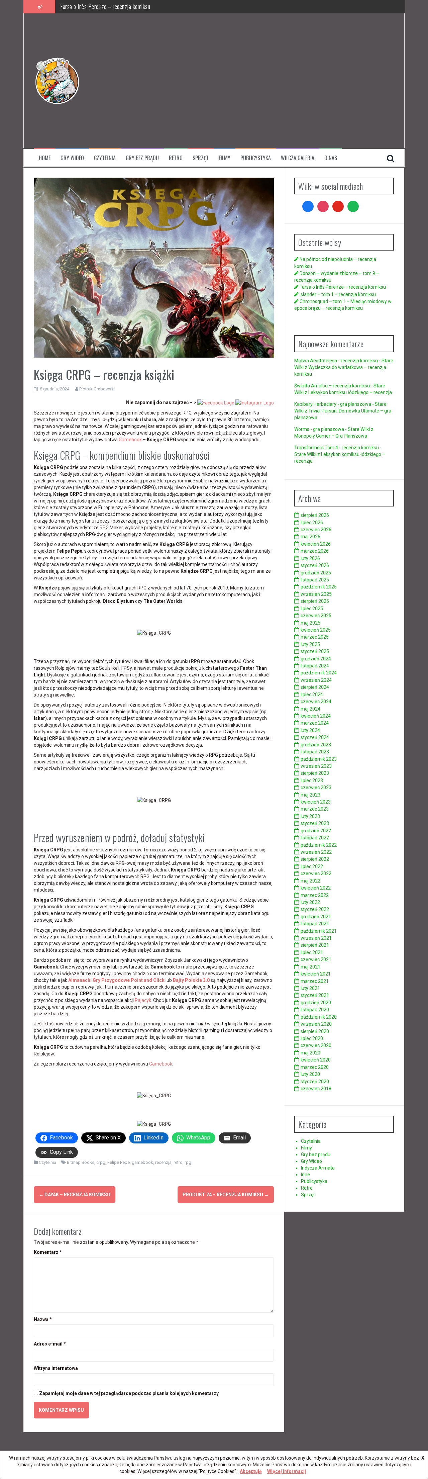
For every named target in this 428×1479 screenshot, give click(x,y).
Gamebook (131, 439)
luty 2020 (310, 1074)
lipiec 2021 (312, 952)
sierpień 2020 (315, 1031)
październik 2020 (319, 1017)
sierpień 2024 (315, 687)
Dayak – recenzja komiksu (74, 1194)
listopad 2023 (315, 751)
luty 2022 (310, 902)
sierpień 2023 (315, 773)
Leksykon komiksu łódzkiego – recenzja (350, 392)
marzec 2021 (315, 981)
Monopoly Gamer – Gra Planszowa (330, 436)
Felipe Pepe (118, 1162)
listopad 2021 (315, 923)
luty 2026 (310, 558)
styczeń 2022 (315, 909)
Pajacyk (143, 1000)
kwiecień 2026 (316, 544)
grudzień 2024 (316, 658)
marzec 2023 (315, 809)
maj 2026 (310, 536)
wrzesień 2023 (316, 766)
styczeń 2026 (315, 565)
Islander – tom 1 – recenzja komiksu (99, 6)
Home (44, 158)
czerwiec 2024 (316, 701)
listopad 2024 (315, 665)
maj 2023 (310, 795)
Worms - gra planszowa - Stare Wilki (332, 429)
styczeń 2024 (315, 737)
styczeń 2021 (315, 995)
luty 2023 (310, 816)
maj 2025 (310, 623)
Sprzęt (201, 158)
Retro (176, 158)
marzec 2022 (315, 895)
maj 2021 (310, 966)
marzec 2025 (315, 637)
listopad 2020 (315, 1009)
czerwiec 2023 (316, 787)
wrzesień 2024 (316, 680)
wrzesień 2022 (316, 852)
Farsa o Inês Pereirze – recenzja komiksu (343, 287)
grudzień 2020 (316, 1002)
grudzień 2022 (316, 830)
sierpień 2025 (315, 601)
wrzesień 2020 (316, 1024)
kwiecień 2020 (316, 1059)
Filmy (224, 158)
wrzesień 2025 (316, 594)
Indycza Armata (318, 1168)
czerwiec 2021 (316, 959)
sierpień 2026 (315, 515)
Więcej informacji (286, 1471)
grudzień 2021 (316, 916)
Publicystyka (255, 158)
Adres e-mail (50, 1344)
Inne (305, 1174)
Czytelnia (105, 158)
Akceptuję (251, 1471)
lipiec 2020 (312, 1038)
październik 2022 (319, 845)
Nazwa (43, 1319)
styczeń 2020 (315, 1081)
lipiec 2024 (312, 694)
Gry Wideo (72, 158)
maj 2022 (310, 881)
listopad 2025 (315, 579)
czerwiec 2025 (316, 615)
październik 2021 (319, 931)
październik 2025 (319, 586)
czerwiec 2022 (316, 873)
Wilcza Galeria (297, 158)
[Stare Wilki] (57, 80)
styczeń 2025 (315, 651)
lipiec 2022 (312, 866)
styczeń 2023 (315, 823)
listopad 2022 (315, 837)
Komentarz (48, 1252)
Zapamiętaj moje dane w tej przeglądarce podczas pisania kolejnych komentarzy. (129, 1393)
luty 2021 (310, 988)
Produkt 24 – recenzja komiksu (226, 1194)
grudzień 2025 (316, 572)
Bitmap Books (80, 1162)
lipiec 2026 (312, 522)
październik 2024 (319, 672)
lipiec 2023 (312, 780)
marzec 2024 (315, 723)
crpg (100, 1162)
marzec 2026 (315, 551)
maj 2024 (310, 709)
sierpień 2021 (315, 945)
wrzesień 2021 (316, 938)
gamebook (142, 1162)
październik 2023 (319, 759)
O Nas (330, 158)
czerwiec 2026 (316, 529)
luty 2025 (310, 644)
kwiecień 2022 (316, 888)
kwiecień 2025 (316, 630)
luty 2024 (310, 730)
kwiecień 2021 (316, 974)
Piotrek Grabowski (97, 388)
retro (178, 1162)
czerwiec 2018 (316, 1088)
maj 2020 (310, 1052)
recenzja (163, 1162)
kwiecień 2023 (316, 802)
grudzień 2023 (316, 744)
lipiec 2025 (312, 608)
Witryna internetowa (56, 1368)
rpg (188, 1162)
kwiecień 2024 (316, 716)
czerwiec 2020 (316, 1045)
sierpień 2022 (315, 859)
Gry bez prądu (142, 158)
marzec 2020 (315, 1067)
